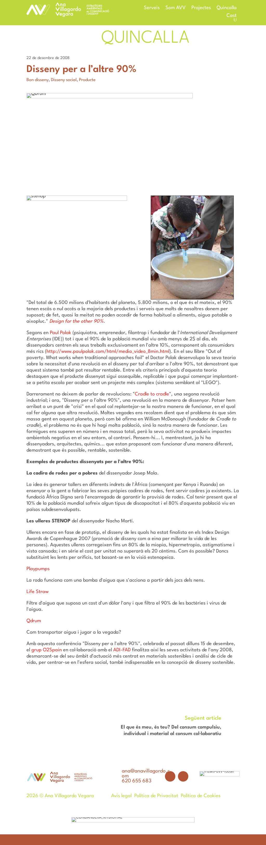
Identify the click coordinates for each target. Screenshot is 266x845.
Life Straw (37, 591)
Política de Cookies (201, 796)
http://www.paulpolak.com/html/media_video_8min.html (107, 351)
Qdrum (33, 621)
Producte (87, 80)
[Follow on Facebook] (170, 776)
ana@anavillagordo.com (146, 774)
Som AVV (175, 8)
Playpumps (38, 569)
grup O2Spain (46, 650)
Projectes (201, 8)
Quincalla (227, 8)
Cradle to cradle (152, 394)
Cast (232, 15)
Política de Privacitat (156, 796)
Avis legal (121, 796)
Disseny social (64, 80)
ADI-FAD (122, 650)
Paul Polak (60, 332)
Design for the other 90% (76, 321)
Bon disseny (37, 80)
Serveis (152, 8)
